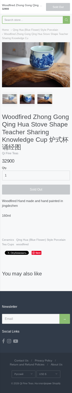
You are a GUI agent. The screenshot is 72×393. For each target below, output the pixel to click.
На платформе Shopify (47, 383)
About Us (56, 364)
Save (38, 252)
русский (18, 374)
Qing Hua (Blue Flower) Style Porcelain (35, 29)
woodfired (22, 244)
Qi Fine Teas (10, 153)
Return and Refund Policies (27, 364)
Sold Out (36, 189)
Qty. (4, 167)
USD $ (42, 374)
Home (5, 29)
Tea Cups (8, 244)
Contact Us (21, 360)
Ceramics (8, 239)
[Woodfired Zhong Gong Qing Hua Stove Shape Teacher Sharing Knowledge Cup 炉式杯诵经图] (10, 99)
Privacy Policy (43, 360)
